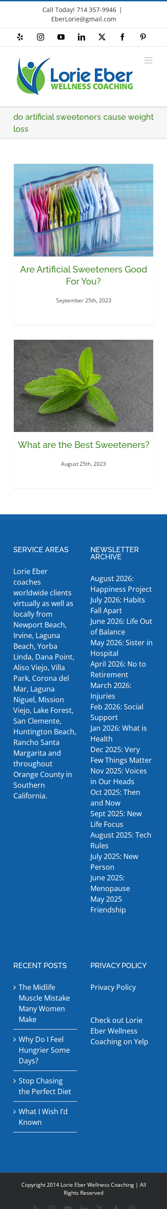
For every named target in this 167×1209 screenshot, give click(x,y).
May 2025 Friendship (108, 904)
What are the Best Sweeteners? (84, 445)
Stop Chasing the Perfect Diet (45, 1086)
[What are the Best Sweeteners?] (83, 386)
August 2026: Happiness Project (121, 584)
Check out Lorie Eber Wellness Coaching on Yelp (119, 1030)
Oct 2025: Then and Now (115, 797)
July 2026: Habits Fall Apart (117, 605)
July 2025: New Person (114, 861)
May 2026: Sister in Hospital (121, 648)
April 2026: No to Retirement (118, 669)
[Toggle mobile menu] (149, 60)
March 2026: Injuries (110, 690)
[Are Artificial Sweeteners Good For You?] (83, 210)
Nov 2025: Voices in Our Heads (118, 776)
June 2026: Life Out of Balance (121, 626)
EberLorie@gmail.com (83, 19)
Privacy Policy (113, 987)
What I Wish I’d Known (43, 1117)
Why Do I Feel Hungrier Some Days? (44, 1050)
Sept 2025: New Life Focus (116, 819)
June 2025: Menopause (111, 883)
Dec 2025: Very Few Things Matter (121, 755)
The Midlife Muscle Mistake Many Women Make (44, 1003)
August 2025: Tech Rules (120, 840)
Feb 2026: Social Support (116, 712)
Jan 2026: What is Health (118, 733)
